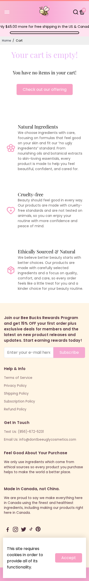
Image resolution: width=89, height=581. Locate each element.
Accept (68, 558)
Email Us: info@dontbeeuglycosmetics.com (40, 439)
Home (6, 40)
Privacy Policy (15, 385)
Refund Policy (15, 409)
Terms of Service (18, 377)
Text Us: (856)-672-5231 (24, 431)
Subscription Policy (19, 401)
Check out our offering (45, 89)
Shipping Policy (16, 393)
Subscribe (69, 352)
